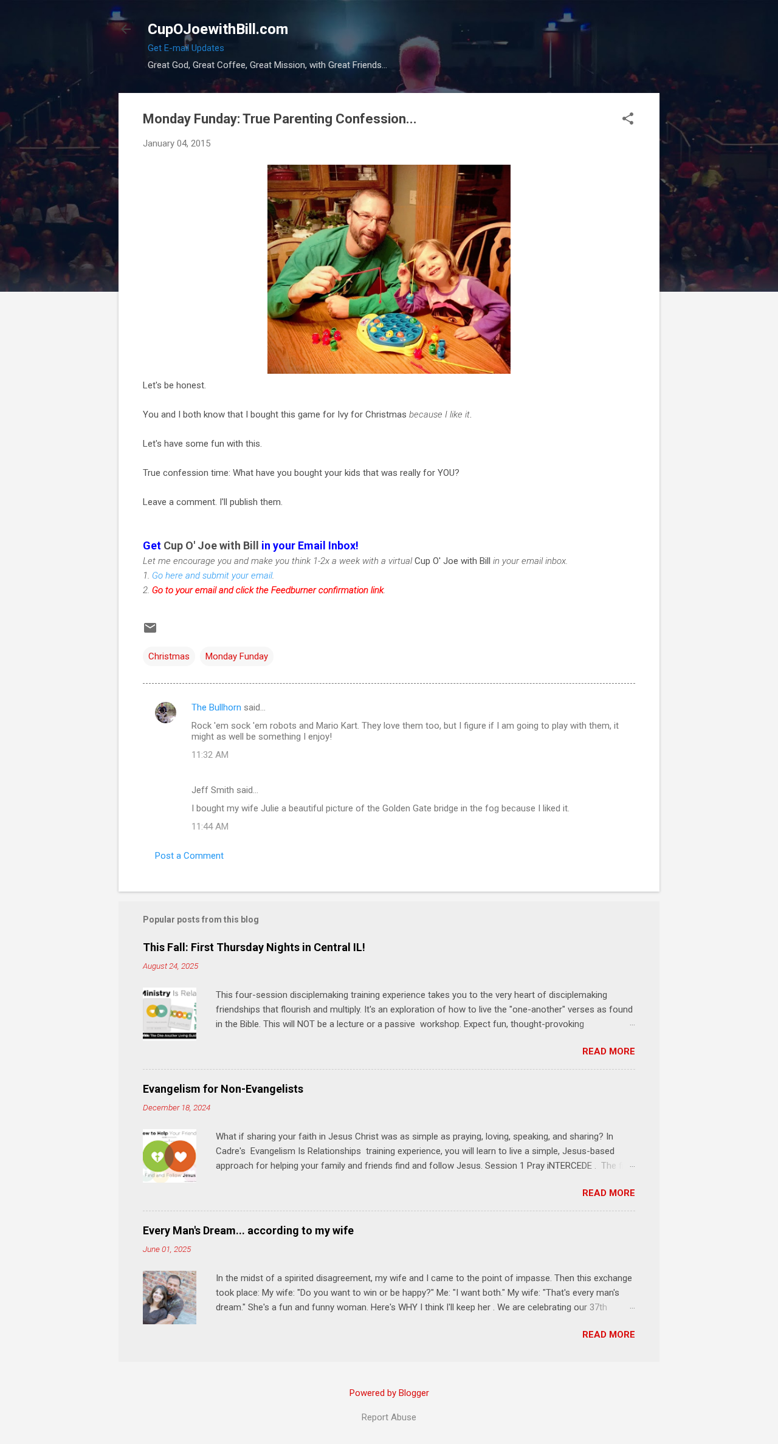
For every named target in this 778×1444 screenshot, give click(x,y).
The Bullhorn (216, 707)
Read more (608, 1051)
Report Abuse (389, 1417)
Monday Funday (236, 656)
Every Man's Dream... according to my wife (248, 1230)
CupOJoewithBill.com (218, 29)
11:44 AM (210, 826)
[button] (628, 119)
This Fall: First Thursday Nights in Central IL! (254, 947)
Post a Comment (189, 855)
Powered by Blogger (389, 1392)
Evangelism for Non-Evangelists (223, 1088)
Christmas (169, 656)
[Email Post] (150, 632)
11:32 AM (210, 754)
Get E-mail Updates (186, 48)
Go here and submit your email (212, 575)
